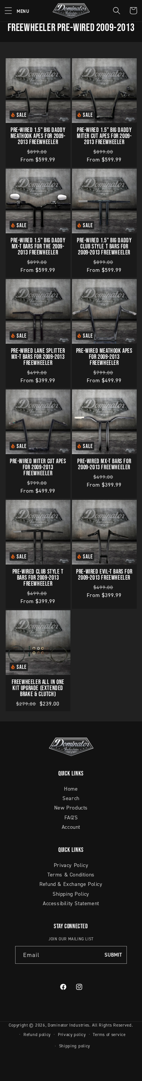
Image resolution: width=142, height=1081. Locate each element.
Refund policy (37, 1034)
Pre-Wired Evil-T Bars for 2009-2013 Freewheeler (104, 574)
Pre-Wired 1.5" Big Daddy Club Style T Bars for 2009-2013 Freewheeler (104, 246)
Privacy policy (72, 1034)
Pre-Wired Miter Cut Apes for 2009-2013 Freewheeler (38, 467)
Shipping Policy (71, 893)
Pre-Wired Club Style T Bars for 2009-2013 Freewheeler (38, 577)
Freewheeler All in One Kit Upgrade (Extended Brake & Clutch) (38, 687)
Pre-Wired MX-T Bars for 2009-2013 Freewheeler (104, 464)
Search (71, 798)
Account (71, 827)
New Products (71, 807)
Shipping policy (75, 1045)
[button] (14, 10)
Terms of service (109, 1034)
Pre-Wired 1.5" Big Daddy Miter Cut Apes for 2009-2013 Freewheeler (104, 135)
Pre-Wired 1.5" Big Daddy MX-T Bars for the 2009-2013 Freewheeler (38, 246)
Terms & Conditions (71, 874)
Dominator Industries (68, 1025)
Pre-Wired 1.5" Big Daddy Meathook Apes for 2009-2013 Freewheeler (38, 135)
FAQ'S (71, 817)
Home (71, 788)
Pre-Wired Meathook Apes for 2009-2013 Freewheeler (104, 356)
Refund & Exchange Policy (70, 884)
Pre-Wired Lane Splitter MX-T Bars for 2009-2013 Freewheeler (38, 356)
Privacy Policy (71, 865)
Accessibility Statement (71, 903)
